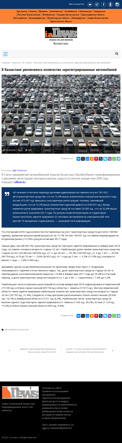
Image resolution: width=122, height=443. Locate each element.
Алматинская (86, 11)
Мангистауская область (58, 18)
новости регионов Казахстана (61, 41)
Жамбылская (49, 14)
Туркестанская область (61, 21)
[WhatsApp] (114, 159)
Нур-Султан (22, 11)
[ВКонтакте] (78, 159)
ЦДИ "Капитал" (19, 170)
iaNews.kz (19, 182)
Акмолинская (56, 11)
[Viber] (110, 159)
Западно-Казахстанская (68, 14)
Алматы (33, 11)
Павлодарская (78, 18)
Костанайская (20, 18)
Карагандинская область (93, 14)
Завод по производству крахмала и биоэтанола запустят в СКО (38, 350)
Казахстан (23, 329)
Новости (16, 62)
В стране (27, 62)
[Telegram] (118, 159)
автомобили (11, 329)
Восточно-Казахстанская (29, 14)
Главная (6, 62)
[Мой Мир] (87, 159)
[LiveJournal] (101, 159)
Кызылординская (37, 18)
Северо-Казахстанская (98, 18)
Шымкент (43, 11)
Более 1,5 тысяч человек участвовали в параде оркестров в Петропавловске (86, 350)
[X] (83, 159)
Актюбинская (71, 11)
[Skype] (105, 159)
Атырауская (99, 11)
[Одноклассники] (92, 159)
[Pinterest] (96, 159)
